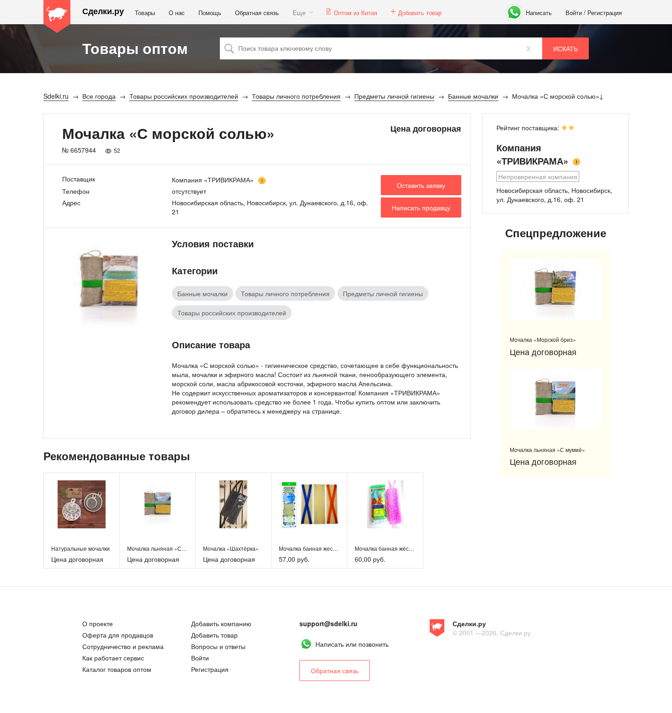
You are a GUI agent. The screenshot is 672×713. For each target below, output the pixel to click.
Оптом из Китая (355, 12)
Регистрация (604, 12)
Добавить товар (420, 12)
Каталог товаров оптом (116, 669)
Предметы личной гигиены (383, 293)
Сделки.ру (103, 11)
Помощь (209, 12)
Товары (145, 12)
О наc (177, 12)
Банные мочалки (202, 293)
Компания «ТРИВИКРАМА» (213, 179)
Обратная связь (257, 12)
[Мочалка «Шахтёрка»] (233, 504)
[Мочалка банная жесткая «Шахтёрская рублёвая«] (309, 504)
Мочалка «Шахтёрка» (231, 548)
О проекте (97, 623)
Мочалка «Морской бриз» (543, 339)
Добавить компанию (221, 623)
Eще (299, 12)
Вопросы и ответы (218, 646)
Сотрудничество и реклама (123, 646)
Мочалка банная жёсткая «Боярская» (404, 548)
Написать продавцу (421, 207)
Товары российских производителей (231, 312)
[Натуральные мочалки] (81, 504)
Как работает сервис (113, 657)
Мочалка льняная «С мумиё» (165, 548)
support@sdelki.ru (328, 623)
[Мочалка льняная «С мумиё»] (157, 504)
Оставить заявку (421, 185)
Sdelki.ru (57, 16)
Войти (573, 12)
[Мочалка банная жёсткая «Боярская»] (385, 504)
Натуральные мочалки (80, 548)
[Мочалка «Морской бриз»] (555, 289)
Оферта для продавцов (117, 634)
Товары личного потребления (285, 293)
